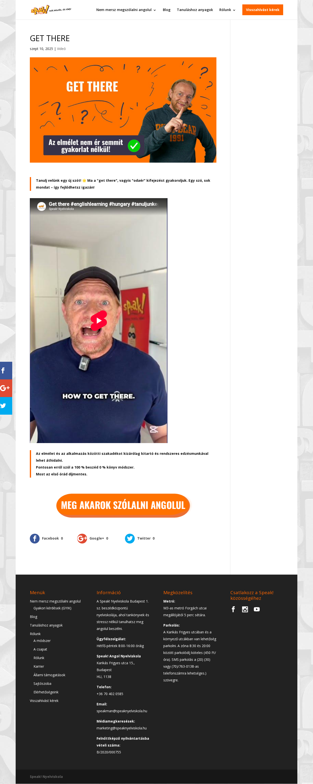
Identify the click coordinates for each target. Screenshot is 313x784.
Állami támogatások (49, 675)
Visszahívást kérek (262, 9)
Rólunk (225, 9)
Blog (166, 9)
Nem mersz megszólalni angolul (124, 9)
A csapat (40, 649)
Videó (61, 48)
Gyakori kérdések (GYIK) (52, 608)
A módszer (42, 640)
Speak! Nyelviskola (46, 776)
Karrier (39, 666)
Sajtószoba (42, 683)
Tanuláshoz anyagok (195, 9)
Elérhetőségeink (46, 692)
